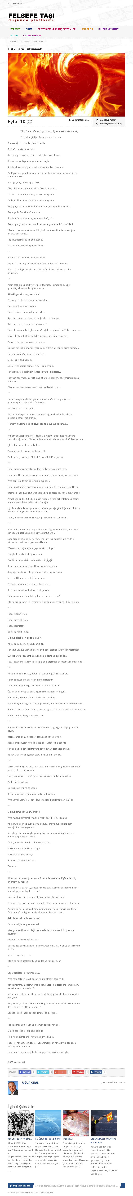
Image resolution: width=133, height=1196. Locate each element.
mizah (14, 35)
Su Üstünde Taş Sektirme (48, 1138)
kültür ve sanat (108, 29)
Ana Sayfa (18, 3)
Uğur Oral (30, 1082)
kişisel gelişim (32, 35)
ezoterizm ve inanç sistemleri (57, 29)
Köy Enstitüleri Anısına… (20, 1138)
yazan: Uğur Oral (79, 120)
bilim (29, 29)
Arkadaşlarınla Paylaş (109, 123)
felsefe (15, 29)
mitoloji (87, 29)
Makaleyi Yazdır (106, 120)
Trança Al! (68, 1138)
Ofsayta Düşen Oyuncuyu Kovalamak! (103, 1140)
